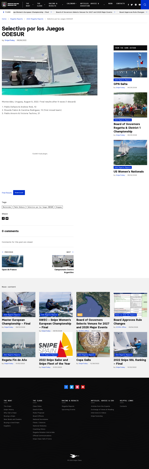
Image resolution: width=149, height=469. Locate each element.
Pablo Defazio (19, 207)
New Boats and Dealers (13, 419)
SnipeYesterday (97, 416)
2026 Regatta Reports (123, 80)
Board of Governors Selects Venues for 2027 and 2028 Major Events (92, 323)
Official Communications (42, 436)
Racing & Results (53, 4)
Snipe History (9, 409)
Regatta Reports (16, 19)
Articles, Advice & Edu (102, 401)
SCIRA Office (83, 331)
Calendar (71, 3)
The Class (39, 4)
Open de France (9, 269)
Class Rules (37, 406)
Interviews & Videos (98, 413)
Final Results (7, 193)
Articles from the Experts (100, 406)
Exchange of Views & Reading (102, 409)
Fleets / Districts (39, 422)
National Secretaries (40, 419)
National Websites (39, 426)
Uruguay (59, 207)
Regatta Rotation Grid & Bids (44, 432)
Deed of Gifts (38, 409)
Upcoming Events (68, 409)
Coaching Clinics (39, 429)
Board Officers (38, 416)
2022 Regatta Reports (35, 19)
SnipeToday (9, 40)
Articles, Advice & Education (89, 4)
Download (19, 193)
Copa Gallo (83, 360)
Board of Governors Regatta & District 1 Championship (127, 127)
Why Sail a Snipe (10, 413)
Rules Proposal (38, 413)
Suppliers (7, 426)
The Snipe (7, 406)
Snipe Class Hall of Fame (42, 439)
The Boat (28, 4)
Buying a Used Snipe (11, 422)
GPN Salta (120, 84)
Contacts (120, 3)
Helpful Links (126, 401)
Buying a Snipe (9, 416)
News (110, 3)
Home (4, 19)
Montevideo (7, 207)
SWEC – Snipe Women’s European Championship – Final (55, 323)
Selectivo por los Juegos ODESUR (40, 207)
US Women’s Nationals (129, 171)
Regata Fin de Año (14, 360)
